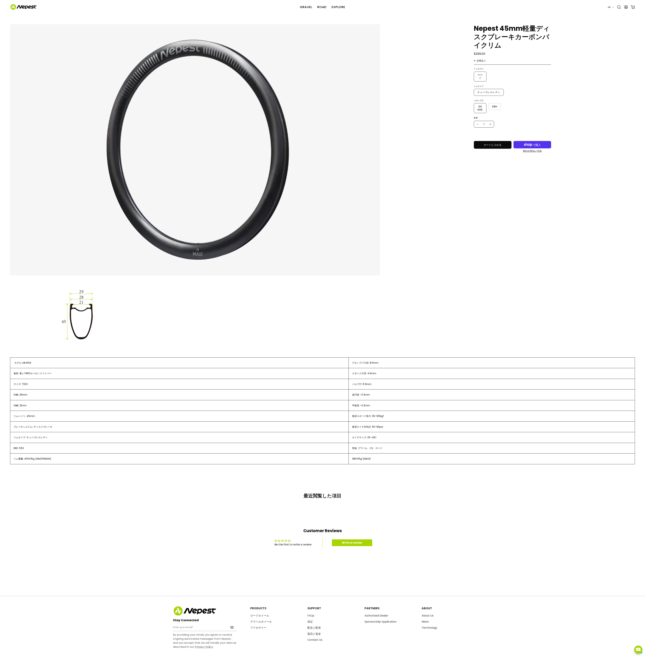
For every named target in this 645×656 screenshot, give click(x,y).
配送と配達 (314, 628)
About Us (428, 616)
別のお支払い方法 (532, 151)
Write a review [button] (352, 543)
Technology (429, 628)
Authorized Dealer (376, 616)
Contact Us (314, 640)
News (425, 622)
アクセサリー (258, 628)
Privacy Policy (204, 647)
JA (609, 7)
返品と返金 (314, 634)
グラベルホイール (261, 622)
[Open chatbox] (638, 650)
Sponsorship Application (380, 622)
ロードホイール (259, 616)
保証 (310, 622)
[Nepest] (23, 7)
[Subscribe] (232, 627)
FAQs (310, 616)
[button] (338, 7)
